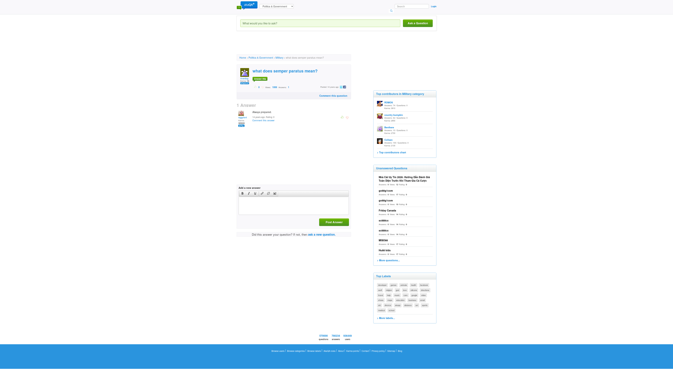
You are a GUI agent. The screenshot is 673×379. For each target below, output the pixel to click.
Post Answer (334, 222)
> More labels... (386, 318)
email (422, 300)
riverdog (244, 78)
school (391, 310)
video (423, 295)
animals (403, 285)
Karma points (352, 350)
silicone (414, 290)
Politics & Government (261, 57)
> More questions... (388, 260)
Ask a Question (418, 23)
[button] (242, 193)
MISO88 (383, 240)
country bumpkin (393, 115)
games (393, 285)
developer (382, 285)
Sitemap (391, 350)
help (388, 295)
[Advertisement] (300, 46)
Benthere (389, 127)
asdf (380, 290)
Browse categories (296, 350)
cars (405, 295)
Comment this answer (263, 120)
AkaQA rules (329, 350)
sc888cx (384, 220)
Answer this (260, 78)
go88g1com (386, 190)
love (405, 290)
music (397, 295)
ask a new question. (322, 234)
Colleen (388, 139)
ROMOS (388, 102)
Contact (365, 350)
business (412, 300)
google (414, 295)
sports (424, 305)
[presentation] (242, 193)
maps (390, 300)
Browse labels (314, 350)
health (413, 285)
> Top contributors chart (391, 152)
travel (380, 295)
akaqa (397, 305)
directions (425, 290)
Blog (400, 350)
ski (379, 305)
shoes (380, 300)
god (397, 290)
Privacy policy (378, 350)
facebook (424, 285)
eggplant (242, 117)
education (400, 300)
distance (408, 305)
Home (242, 57)
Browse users (277, 350)
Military (279, 57)
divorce (388, 305)
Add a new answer (249, 188)
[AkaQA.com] (247, 5)
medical (381, 310)
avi (417, 305)
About (341, 350)
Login (433, 6)
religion (389, 290)
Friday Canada (387, 210)
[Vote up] (255, 87)
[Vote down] (262, 87)
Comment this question (333, 95)
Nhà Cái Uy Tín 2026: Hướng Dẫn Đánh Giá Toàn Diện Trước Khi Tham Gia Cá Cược (404, 178)
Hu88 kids (385, 250)
